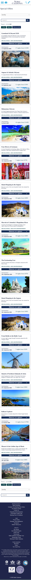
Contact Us (16, 510)
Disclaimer (16, 523)
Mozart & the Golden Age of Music (12, 446)
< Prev (3, 27)
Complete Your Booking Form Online (16, 507)
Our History (16, 529)
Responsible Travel (16, 537)
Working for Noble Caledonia (16, 539)
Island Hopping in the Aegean (11, 184)
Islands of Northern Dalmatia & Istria (13, 374)
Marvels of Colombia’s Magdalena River (14, 222)
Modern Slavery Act (16, 524)
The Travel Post (16, 546)
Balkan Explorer (6, 411)
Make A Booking (16, 505)
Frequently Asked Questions (16, 511)
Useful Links (16, 532)
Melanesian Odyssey (8, 109)
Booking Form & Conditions (16, 515)
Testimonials (16, 534)
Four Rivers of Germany (9, 147)
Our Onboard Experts (16, 531)
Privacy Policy (16, 519)
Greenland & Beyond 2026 (10, 33)
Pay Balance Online (16, 508)
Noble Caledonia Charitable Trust (16, 535)
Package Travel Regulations (16, 521)
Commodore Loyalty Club (16, 513)
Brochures (16, 543)
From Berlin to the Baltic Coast (11, 336)
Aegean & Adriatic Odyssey (10, 72)
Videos (16, 545)
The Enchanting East (8, 260)
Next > (9, 27)
